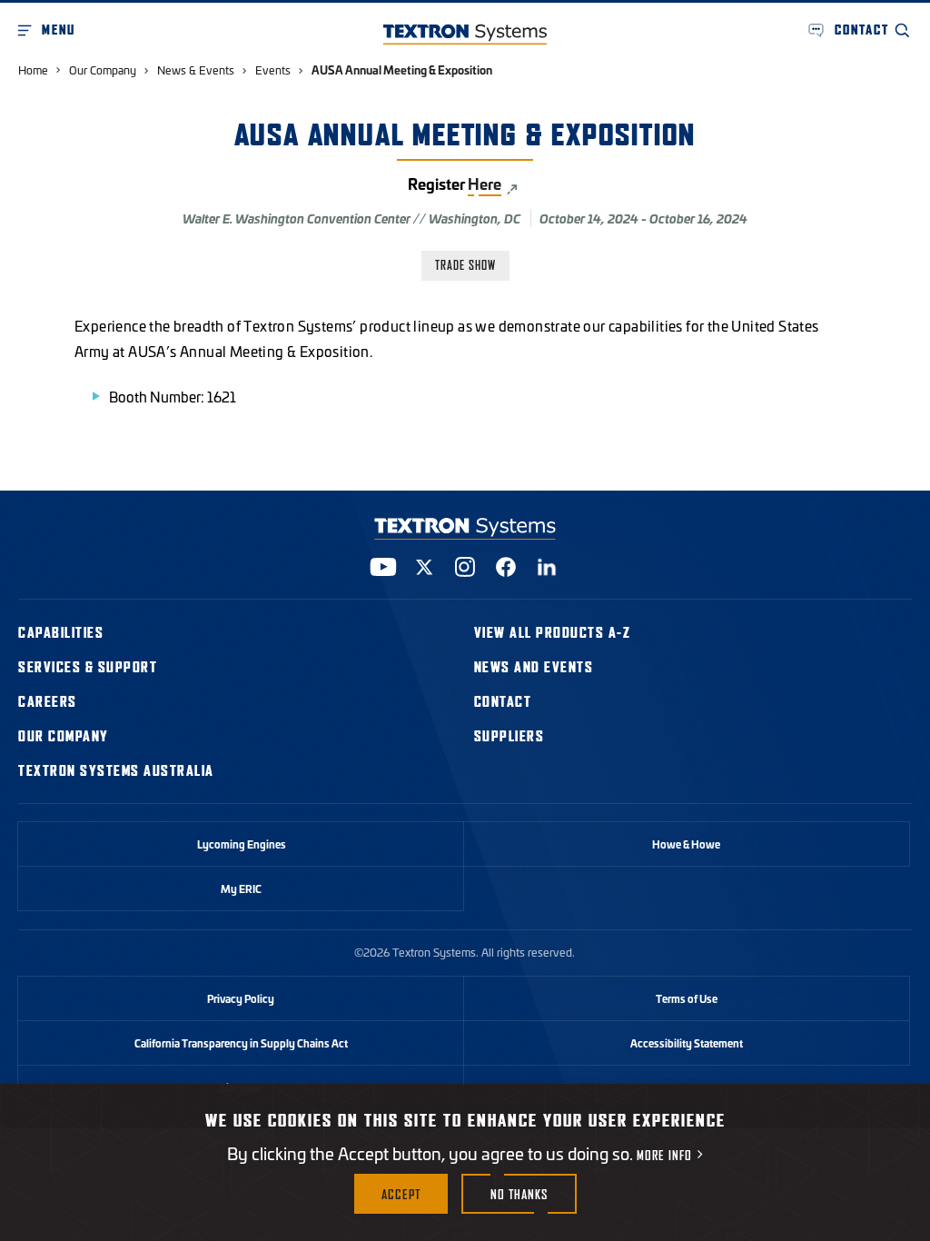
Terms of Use (686, 998)
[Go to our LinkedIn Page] (546, 567)
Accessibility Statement (686, 1043)
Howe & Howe (686, 844)
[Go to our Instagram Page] (465, 567)
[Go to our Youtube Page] (383, 567)
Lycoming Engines (241, 844)
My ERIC (241, 888)
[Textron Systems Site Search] (903, 30)
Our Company (102, 69)
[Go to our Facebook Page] (505, 567)
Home (33, 69)
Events (273, 69)
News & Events (195, 69)
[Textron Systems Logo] (465, 34)
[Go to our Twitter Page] (424, 567)
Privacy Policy (240, 998)
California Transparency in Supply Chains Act (241, 1043)
